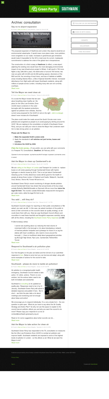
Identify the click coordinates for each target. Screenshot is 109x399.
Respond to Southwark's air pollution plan (30, 246)
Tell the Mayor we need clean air (26, 92)
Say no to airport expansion (24, 26)
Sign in (13, 364)
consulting (24, 283)
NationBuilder (94, 364)
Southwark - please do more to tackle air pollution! (34, 263)
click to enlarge (57, 113)
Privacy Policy (15, 357)
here (21, 255)
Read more (15, 88)
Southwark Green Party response (46, 218)
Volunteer (84, 46)
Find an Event (85, 52)
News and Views (22, 29)
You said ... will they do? (22, 199)
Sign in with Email (83, 32)
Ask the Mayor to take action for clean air (30, 324)
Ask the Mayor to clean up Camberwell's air (31, 161)
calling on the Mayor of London (28, 167)
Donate (84, 40)
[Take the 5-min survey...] (21, 148)
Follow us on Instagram (85, 23)
